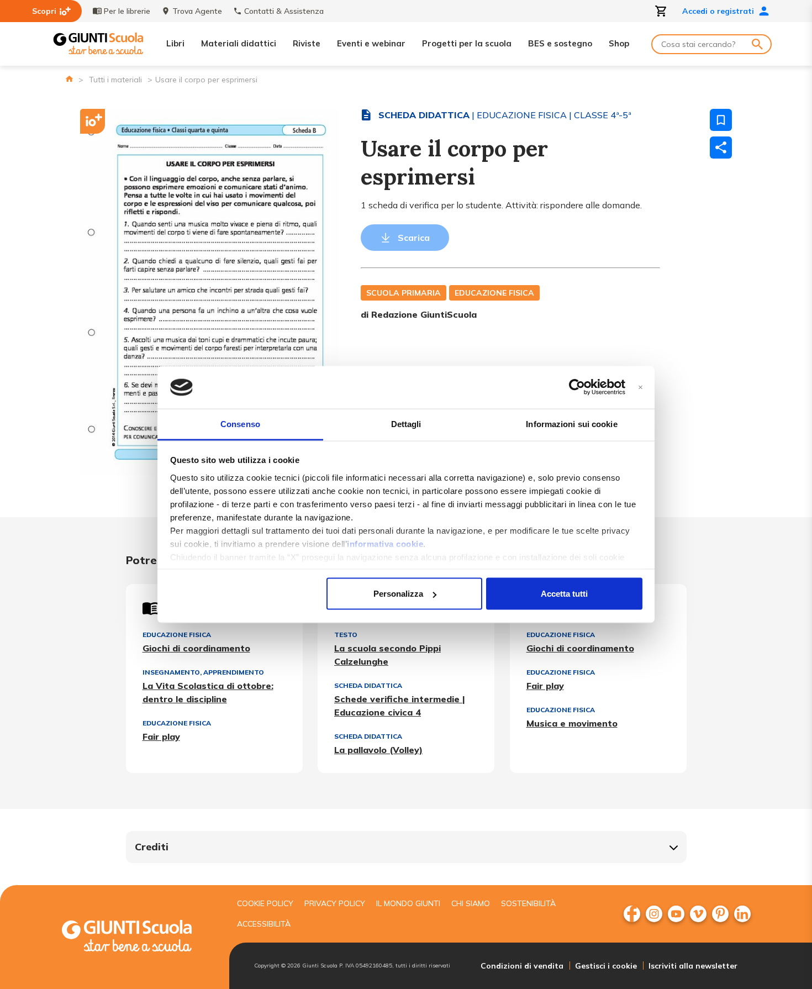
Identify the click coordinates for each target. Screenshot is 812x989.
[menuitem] (632, 914)
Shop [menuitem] (619, 43)
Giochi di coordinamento (196, 648)
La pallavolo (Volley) (378, 749)
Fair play (161, 736)
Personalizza (398, 593)
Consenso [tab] (240, 423)
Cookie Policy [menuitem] (265, 903)
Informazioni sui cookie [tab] (571, 423)
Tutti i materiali (115, 80)
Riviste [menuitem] (306, 43)
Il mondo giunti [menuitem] (408, 903)
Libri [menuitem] (175, 43)
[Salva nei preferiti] (721, 120)
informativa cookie (385, 543)
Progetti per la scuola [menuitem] (467, 43)
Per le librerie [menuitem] (127, 11)
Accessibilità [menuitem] (264, 924)
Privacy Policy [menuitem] (334, 903)
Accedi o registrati (718, 11)
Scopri (44, 11)
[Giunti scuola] (138, 937)
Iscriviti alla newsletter (692, 966)
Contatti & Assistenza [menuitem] (284, 11)
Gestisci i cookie (606, 966)
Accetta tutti (564, 593)
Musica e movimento (572, 723)
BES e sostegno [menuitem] (560, 43)
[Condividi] (721, 147)
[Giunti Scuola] (98, 44)
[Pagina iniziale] (69, 79)
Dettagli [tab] (406, 423)
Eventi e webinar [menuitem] (371, 43)
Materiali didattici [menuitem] (238, 43)
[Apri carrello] (661, 11)
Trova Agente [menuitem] (197, 11)
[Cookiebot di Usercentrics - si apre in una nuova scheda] (577, 387)
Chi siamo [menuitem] (470, 903)
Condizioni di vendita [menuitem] (522, 966)
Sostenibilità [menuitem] (528, 903)
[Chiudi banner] (640, 388)
